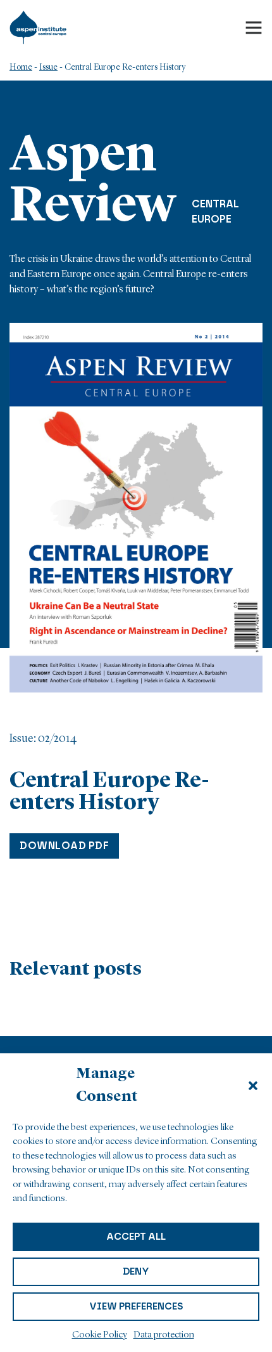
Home (20, 67)
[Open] (254, 27)
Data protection (163, 1335)
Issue (48, 67)
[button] (253, 1085)
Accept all (136, 1236)
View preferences (136, 1306)
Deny (136, 1271)
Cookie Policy (99, 1335)
